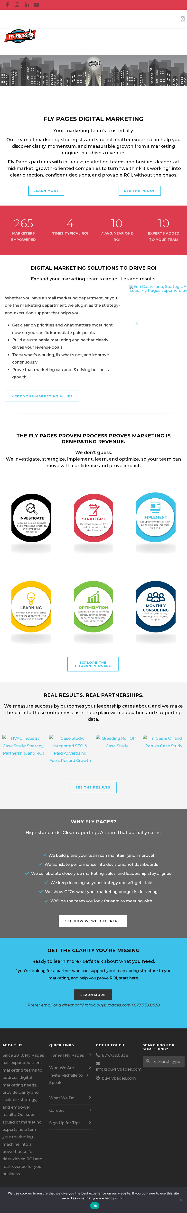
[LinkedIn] (27, 5)
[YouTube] (36, 5)
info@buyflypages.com (119, 1069)
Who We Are (61, 1068)
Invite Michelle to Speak (66, 1079)
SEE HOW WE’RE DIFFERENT (93, 921)
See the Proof (140, 191)
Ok (95, 1206)
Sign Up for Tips (65, 1123)
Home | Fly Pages (66, 1055)
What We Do (62, 1098)
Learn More (46, 191)
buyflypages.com (119, 1078)
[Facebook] (7, 5)
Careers (57, 1110)
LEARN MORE (93, 995)
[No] (180, 1200)
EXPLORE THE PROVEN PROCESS (93, 664)
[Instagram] (17, 5)
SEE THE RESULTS (92, 787)
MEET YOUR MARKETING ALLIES (42, 396)
